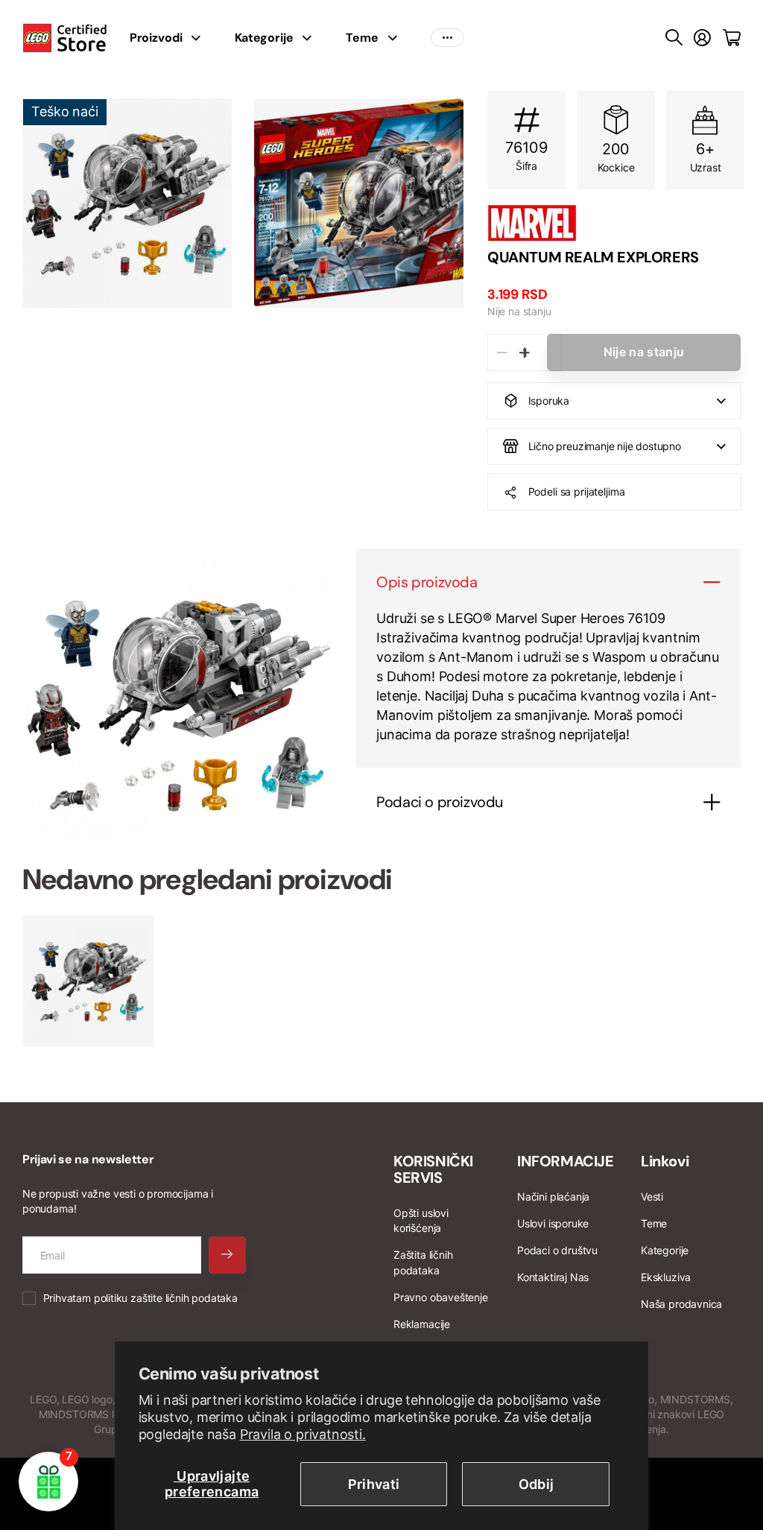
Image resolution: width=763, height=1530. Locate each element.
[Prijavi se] (702, 38)
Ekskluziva (666, 1277)
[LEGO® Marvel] (614, 222)
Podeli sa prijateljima (576, 491)
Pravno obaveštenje (440, 1297)
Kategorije (264, 37)
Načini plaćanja (553, 1196)
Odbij (536, 1484)
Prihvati (374, 1484)
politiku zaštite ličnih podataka (166, 1298)
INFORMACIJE (565, 1161)
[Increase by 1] (524, 352)
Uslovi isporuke (553, 1223)
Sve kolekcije (200, 38)
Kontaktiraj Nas (553, 1277)
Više (447, 38)
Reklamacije (421, 1324)
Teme (362, 37)
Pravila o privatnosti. (303, 1434)
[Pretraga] (674, 38)
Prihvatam (140, 1298)
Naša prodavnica (681, 1303)
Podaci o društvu (557, 1250)
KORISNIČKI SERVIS (433, 1169)
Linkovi (664, 1161)
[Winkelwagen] (732, 38)
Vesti (652, 1196)
